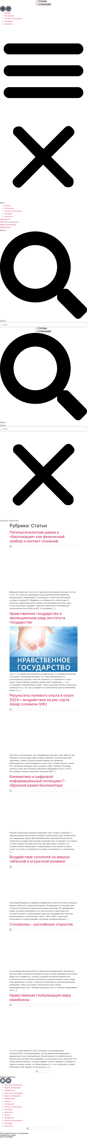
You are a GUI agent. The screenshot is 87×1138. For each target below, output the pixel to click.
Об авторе (9, 16)
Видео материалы (13, 1087)
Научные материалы (14, 1085)
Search (3, 230)
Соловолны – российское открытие (41, 924)
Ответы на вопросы (13, 18)
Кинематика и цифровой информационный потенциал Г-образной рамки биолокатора (38, 781)
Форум (8, 13)
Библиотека (10, 1090)
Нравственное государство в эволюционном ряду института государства (37, 618)
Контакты (9, 24)
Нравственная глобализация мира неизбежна (40, 997)
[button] (43, 114)
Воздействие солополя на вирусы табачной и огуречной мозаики (40, 859)
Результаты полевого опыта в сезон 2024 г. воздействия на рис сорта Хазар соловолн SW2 (42, 699)
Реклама (8, 21)
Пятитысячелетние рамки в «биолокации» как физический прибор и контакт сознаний (37, 536)
